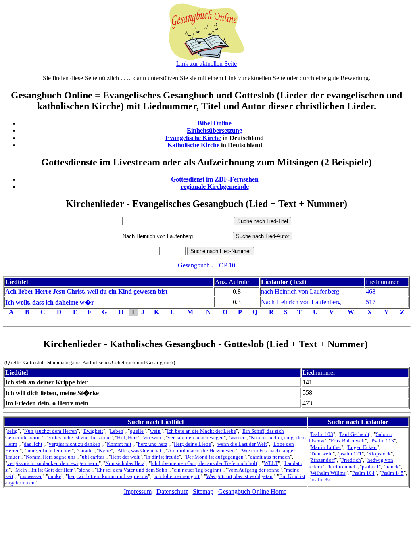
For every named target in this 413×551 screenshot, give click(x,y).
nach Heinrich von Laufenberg (300, 291)
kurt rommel (342, 466)
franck (392, 466)
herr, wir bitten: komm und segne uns (108, 476)
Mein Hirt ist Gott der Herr (44, 470)
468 (370, 291)
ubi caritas (93, 457)
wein (155, 431)
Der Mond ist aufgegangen (215, 457)
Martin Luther (326, 447)
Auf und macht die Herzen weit (201, 450)
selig (12, 431)
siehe (84, 470)
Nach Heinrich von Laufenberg (301, 301)
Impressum (138, 491)
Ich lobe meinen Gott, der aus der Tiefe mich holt (204, 463)
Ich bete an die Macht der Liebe (201, 431)
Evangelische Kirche (193, 137)
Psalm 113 (382, 441)
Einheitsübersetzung (214, 130)
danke (54, 476)
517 (370, 301)
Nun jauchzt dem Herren (50, 431)
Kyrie (105, 450)
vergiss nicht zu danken (74, 444)
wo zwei (152, 437)
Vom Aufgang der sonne (254, 470)
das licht (33, 444)
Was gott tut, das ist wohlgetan (239, 476)
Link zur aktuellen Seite (206, 63)
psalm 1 (370, 466)
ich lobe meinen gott (177, 476)
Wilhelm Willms (328, 473)
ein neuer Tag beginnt (197, 470)
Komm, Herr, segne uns (50, 457)
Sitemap (203, 491)
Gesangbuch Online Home (252, 491)
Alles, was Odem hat (139, 450)
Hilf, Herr (127, 437)
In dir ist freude (162, 457)
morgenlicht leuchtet (49, 450)
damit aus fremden (270, 457)
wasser (237, 437)
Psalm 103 (322, 434)
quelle (137, 431)
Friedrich (351, 460)
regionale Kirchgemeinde (215, 186)
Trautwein (322, 454)
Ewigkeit (93, 431)
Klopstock (379, 454)
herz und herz (152, 444)
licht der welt (125, 457)
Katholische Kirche (193, 145)
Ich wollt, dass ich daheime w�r (49, 302)
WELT (271, 463)
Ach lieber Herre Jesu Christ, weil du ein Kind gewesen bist (86, 291)
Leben (116, 431)
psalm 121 (350, 454)
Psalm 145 (392, 473)
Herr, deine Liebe (192, 444)
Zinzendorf (323, 460)
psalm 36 (320, 479)
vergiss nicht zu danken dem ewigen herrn (53, 463)
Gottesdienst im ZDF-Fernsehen (215, 179)
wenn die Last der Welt (242, 444)
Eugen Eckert (362, 447)
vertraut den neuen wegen (196, 437)
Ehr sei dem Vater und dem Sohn (132, 470)
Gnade (85, 450)
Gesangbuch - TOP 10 (206, 265)
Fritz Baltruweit (348, 441)
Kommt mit (119, 444)
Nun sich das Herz (124, 463)
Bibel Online (215, 123)
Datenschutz (172, 491)
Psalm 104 (363, 473)
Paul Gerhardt (354, 434)
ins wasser (31, 476)
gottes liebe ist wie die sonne (79, 437)
